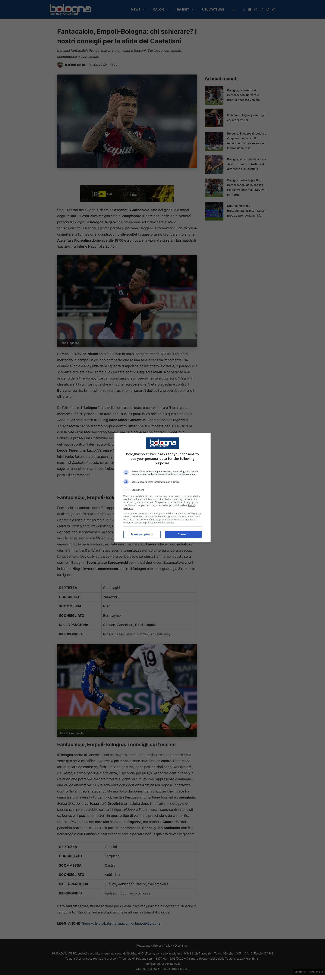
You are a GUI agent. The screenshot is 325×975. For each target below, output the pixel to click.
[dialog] (162, 487)
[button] (162, 490)
